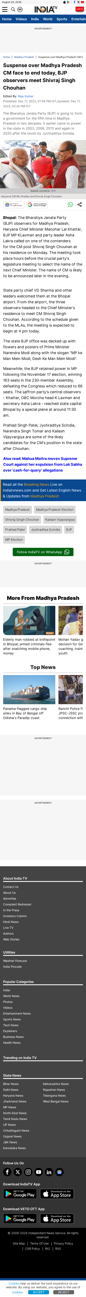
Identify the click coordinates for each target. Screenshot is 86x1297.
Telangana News (54, 1095)
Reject (63, 1292)
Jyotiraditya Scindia (45, 530)
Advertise (9, 898)
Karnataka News (14, 1148)
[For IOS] (57, 1219)
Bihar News (11, 1084)
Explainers (10, 1031)
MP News (9, 1107)
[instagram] (28, 1172)
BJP (69, 530)
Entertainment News (17, 1013)
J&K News (10, 1142)
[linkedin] (49, 1172)
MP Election (14, 540)
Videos (21, 19)
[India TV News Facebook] (74, 2)
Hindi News (11, 922)
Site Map (19, 1243)
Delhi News (10, 1089)
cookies (17, 1292)
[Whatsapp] (70, 204)
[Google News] (13, 204)
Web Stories (11, 939)
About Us (9, 892)
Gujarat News (12, 1136)
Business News (13, 1037)
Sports (62, 19)
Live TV (8, 927)
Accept (38, 1292)
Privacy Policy (63, 1243)
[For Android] (20, 1219)
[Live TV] (80, 9)
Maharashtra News (56, 1084)
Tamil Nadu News (15, 1119)
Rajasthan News (54, 1089)
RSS (58, 1248)
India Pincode (12, 966)
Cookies (14, 1283)
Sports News (12, 1019)
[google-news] (59, 1172)
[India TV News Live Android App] (20, 1194)
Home (6, 19)
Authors (8, 933)
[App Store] (57, 1194)
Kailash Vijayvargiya (60, 520)
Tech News (10, 1025)
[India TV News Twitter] (78, 2)
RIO (47, 1248)
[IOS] (64, 2)
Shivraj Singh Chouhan (22, 520)
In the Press (11, 910)
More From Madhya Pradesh (43, 598)
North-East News (15, 1113)
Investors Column (15, 916)
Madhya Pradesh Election (54, 510)
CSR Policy (32, 1248)
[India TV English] (45, 9)
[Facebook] (7, 1172)
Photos (8, 1002)
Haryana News (13, 1095)
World (47, 19)
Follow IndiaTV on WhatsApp (39, 552)
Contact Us (10, 887)
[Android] (68, 2)
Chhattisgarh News (16, 1130)
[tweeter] (18, 1172)
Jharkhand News (14, 1101)
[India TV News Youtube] (82, 2)
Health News (11, 1042)
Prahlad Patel (15, 530)
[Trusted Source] (37, 204)
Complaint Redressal (17, 904)
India (35, 19)
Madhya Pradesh (24, 57)
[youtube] (38, 1172)
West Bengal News (55, 1101)
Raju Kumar (25, 96)
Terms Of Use (39, 1243)
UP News (9, 1124)
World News (11, 996)
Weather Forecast (15, 960)
